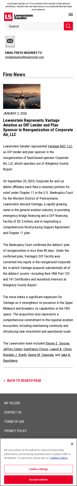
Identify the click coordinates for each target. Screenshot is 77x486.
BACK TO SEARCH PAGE (24, 380)
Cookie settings (38, 469)
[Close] (72, 443)
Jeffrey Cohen (12, 349)
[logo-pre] (18, 17)
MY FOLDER (12, 403)
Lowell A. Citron (60, 349)
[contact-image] (15, 42)
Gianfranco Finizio (36, 349)
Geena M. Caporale (41, 355)
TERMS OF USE (14, 422)
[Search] (68, 26)
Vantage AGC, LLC (60, 146)
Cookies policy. (59, 458)
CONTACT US (13, 412)
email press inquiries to (23, 53)
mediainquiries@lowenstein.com (24, 57)
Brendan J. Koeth (14, 355)
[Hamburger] (71, 14)
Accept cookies (38, 479)
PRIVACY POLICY (15, 431)
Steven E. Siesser (57, 343)
